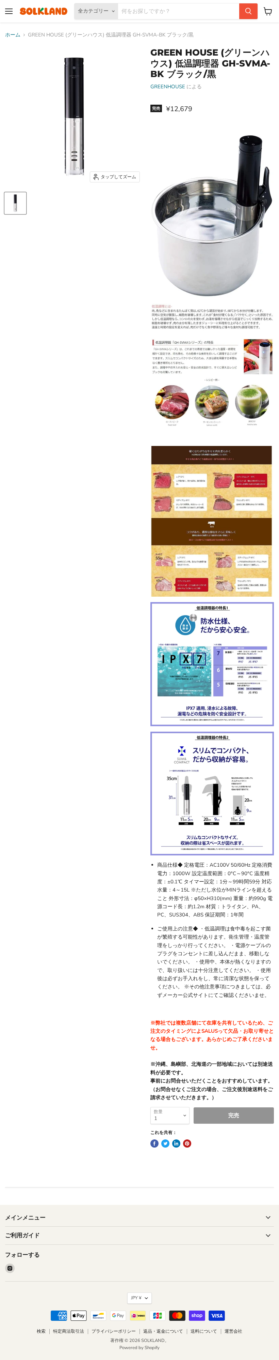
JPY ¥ (136, 1298)
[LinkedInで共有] (176, 1143)
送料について (204, 1331)
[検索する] (248, 11)
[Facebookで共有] (154, 1143)
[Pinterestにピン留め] (187, 1143)
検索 (41, 1331)
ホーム (12, 35)
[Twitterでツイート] (165, 1143)
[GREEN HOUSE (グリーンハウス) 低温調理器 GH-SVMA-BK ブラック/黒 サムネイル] (15, 203)
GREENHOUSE (167, 86)
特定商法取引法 (68, 1331)
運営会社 (233, 1331)
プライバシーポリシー (114, 1331)
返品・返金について (163, 1331)
